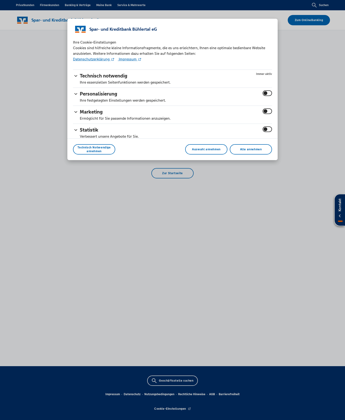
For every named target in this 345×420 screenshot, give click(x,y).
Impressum (128, 59)
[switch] (267, 93)
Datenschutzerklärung (92, 59)
